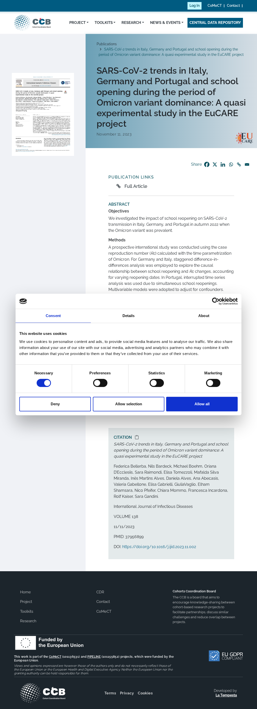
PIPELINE (94, 656)
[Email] (246, 164)
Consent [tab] (53, 316)
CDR (100, 592)
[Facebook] (206, 164)
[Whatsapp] (230, 164)
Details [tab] (128, 316)
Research (131, 22)
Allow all (202, 404)
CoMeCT (215, 6)
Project (77, 22)
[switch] (100, 383)
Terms (110, 693)
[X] (214, 164)
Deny (55, 404)
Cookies (145, 693)
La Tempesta (226, 695)
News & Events (165, 22)
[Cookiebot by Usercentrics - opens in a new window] (216, 301)
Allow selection (128, 404)
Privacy (127, 693)
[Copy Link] (238, 164)
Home (25, 592)
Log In (194, 6)
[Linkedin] (222, 164)
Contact (233, 6)
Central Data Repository (215, 22)
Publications (107, 44)
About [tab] (203, 316)
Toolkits (104, 22)
